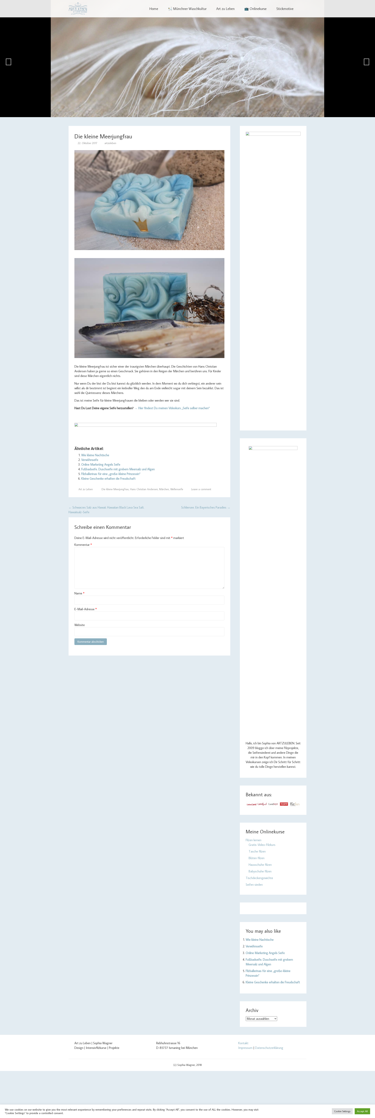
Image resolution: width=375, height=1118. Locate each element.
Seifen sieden (254, 884)
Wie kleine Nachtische (95, 455)
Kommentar (83, 545)
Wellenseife (176, 489)
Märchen (164, 489)
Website (79, 625)
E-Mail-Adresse (85, 609)
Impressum (245, 1048)
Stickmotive (285, 8)
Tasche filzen (257, 851)
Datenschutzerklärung (269, 1048)
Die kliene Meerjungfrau (115, 489)
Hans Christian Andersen (144, 489)
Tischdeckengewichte (259, 878)
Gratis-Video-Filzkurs (262, 845)
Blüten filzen (256, 858)
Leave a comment (201, 489)
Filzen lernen (253, 840)
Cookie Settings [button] (342, 1111)
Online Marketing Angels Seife (100, 464)
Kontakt (243, 1043)
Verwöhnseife (89, 460)
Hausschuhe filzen (260, 865)
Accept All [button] (362, 1111)
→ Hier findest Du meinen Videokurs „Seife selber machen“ (172, 408)
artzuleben (110, 143)
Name (79, 593)
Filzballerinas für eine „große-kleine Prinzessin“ (110, 474)
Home (153, 8)
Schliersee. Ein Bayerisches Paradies (205, 507)
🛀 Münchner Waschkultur (187, 8)
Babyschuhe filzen (260, 871)
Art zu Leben (225, 8)
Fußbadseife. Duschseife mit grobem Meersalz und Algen (118, 469)
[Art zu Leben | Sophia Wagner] (78, 8)
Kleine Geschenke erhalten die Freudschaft (108, 478)
